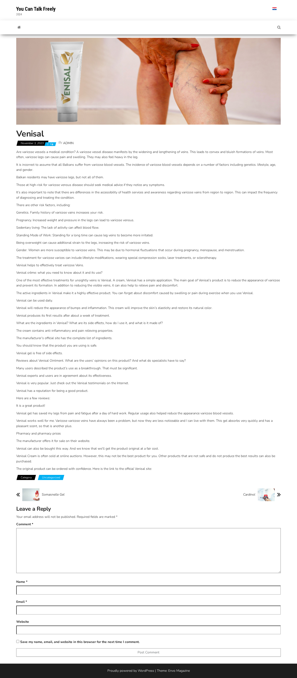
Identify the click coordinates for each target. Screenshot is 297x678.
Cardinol (249, 495)
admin (68, 143)
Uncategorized (51, 477)
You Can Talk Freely (36, 9)
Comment (24, 524)
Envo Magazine (179, 670)
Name (21, 582)
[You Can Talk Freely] (19, 27)
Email (21, 602)
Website (22, 622)
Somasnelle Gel (53, 495)
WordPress (146, 670)
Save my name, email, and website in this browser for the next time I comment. (79, 642)
